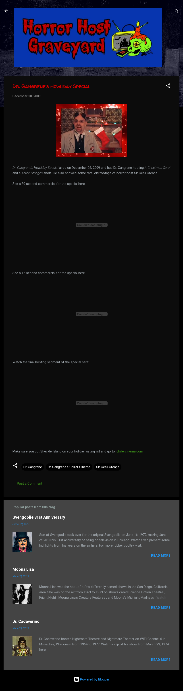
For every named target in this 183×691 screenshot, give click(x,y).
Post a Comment (29, 484)
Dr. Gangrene (32, 467)
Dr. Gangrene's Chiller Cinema (69, 467)
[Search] (176, 12)
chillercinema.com (129, 451)
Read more (161, 556)
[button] (168, 86)
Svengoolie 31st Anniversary (38, 517)
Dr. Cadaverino (26, 621)
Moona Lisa (23, 569)
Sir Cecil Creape (107, 467)
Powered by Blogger (94, 679)
